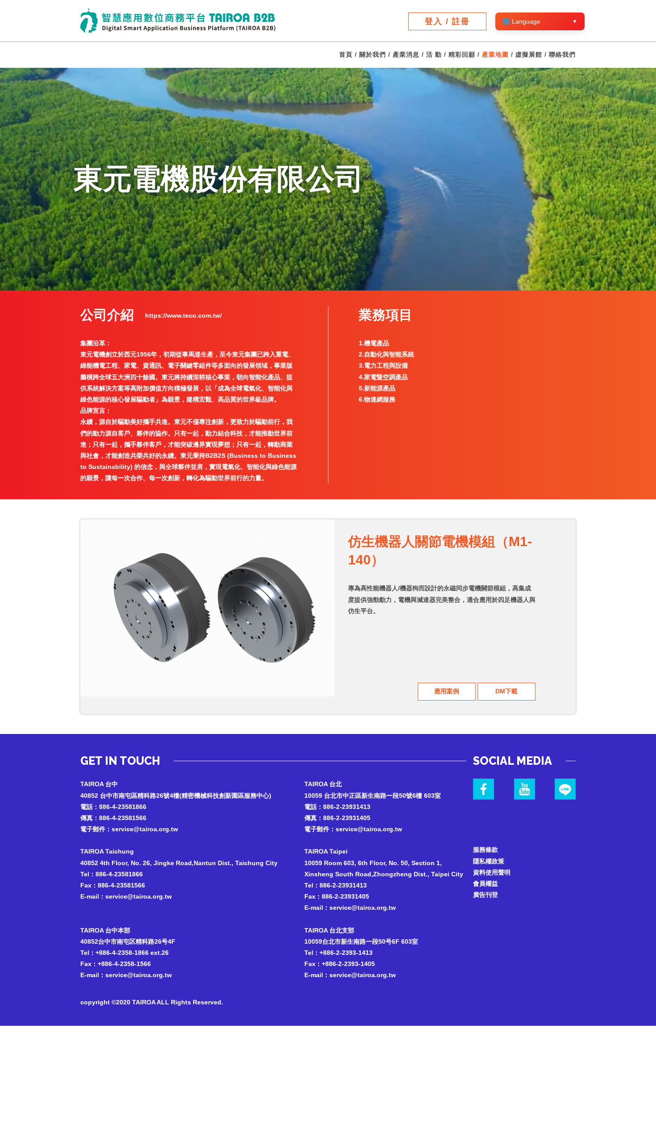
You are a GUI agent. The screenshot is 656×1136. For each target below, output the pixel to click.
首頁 (346, 54)
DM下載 (506, 691)
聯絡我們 (562, 54)
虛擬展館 (528, 54)
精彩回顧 (461, 54)
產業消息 (406, 54)
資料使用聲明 (492, 872)
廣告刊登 (485, 894)
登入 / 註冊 (447, 21)
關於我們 (372, 54)
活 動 (434, 54)
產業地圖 (495, 54)
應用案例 (446, 691)
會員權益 (485, 883)
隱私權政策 (488, 861)
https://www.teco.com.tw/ (183, 315)
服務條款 (485, 849)
